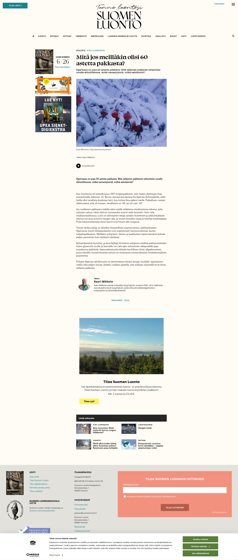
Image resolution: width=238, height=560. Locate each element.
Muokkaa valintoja (199, 546)
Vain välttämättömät (200, 553)
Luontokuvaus (145, 425)
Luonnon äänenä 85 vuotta (122, 36)
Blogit (173, 36)
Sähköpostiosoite (131, 484)
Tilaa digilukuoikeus (38, 483)
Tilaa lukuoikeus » (62, 67)
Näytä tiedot (54, 555)
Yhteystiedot (80, 508)
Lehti (183, 36)
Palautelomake (81, 504)
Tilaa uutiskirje (36, 490)
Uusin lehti (34, 476)
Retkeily (54, 36)
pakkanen (117, 300)
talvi (127, 300)
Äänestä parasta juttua (40, 487)
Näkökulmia (97, 36)
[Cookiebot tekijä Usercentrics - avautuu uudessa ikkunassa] (33, 555)
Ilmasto (97, 440)
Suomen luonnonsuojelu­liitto (42, 510)
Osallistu (160, 36)
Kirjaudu (219, 4)
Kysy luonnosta (96, 51)
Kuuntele (146, 36)
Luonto (42, 36)
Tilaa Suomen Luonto (39, 480)
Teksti (97, 278)
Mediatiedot (79, 526)
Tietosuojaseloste (82, 530)
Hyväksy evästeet (200, 539)
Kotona (67, 36)
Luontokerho (198, 36)
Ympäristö (81, 36)
